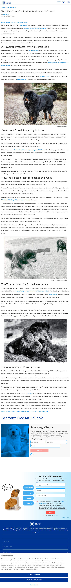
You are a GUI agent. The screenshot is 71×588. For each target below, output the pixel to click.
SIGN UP (50, 512)
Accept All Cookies (34, 575)
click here (56, 515)
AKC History (6, 22)
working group (15, 22)
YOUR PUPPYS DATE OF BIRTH (41, 493)
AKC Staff (6, 14)
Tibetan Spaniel (33, 50)
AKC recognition (22, 79)
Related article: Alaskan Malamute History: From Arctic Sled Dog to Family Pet (24, 411)
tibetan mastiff (23, 22)
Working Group (44, 76)
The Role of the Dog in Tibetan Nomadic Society (16, 200)
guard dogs (29, 393)
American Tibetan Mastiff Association (35, 28)
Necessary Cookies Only (34, 580)
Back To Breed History (9, 8)
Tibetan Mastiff (22, 25)
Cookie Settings (34, 584)
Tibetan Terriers (52, 294)
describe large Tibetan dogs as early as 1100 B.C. (28, 150)
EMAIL (37, 482)
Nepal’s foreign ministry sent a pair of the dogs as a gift (31, 291)
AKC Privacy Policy (66, 517)
